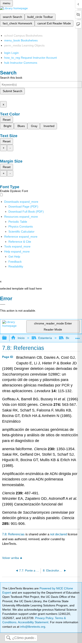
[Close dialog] (2, 304)
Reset (7, 119)
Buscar (8, 638)
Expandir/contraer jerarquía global (7, 338)
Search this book (11, 77)
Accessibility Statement (33, 622)
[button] (15, 261)
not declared (59, 534)
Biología (71, 338)
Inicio (21, 338)
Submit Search (12, 91)
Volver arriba (10, 558)
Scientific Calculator (21, 231)
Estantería (45, 338)
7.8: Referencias (13, 534)
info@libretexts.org (32, 626)
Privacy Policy (44, 618)
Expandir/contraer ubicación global (77, 336)
